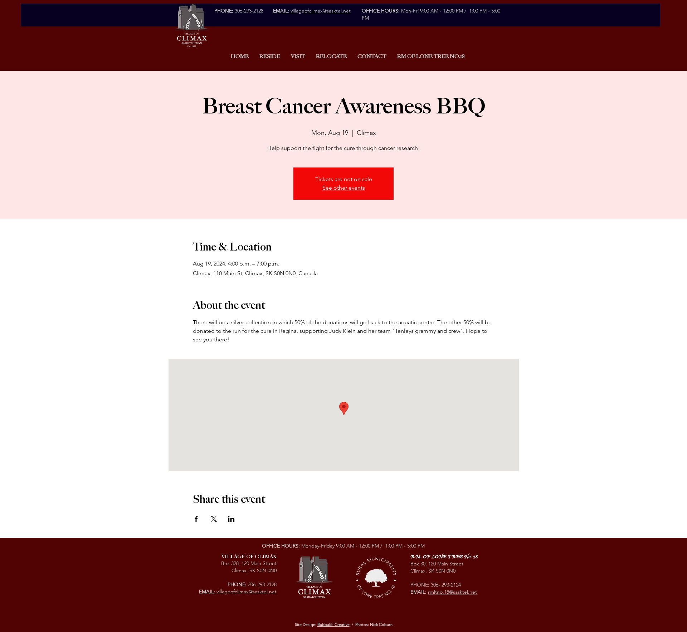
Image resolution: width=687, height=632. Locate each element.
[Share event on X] (213, 519)
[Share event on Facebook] (196, 519)
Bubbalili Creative (333, 624)
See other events (343, 187)
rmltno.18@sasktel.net (452, 592)
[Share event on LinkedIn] (231, 519)
